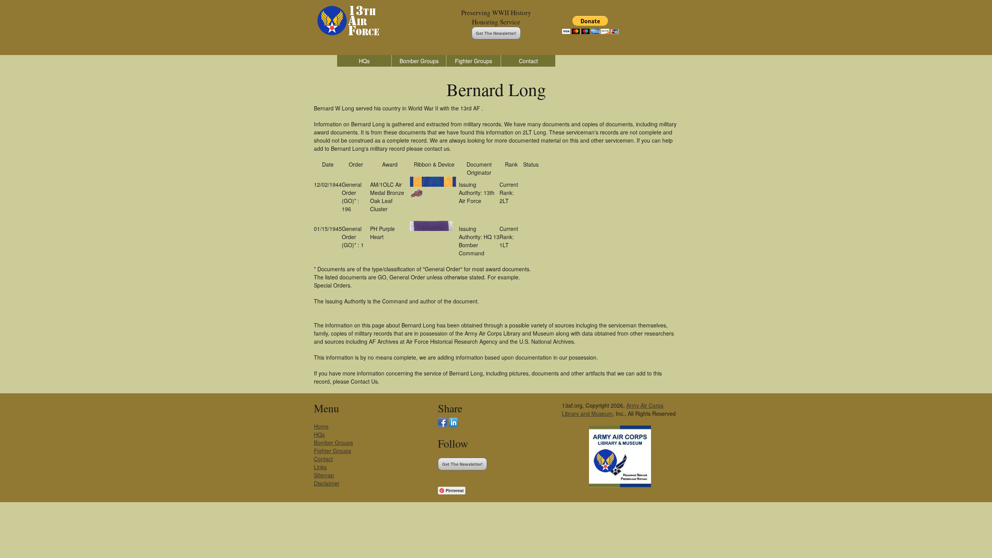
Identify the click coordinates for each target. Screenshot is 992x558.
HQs (364, 61)
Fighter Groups (473, 61)
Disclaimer (326, 483)
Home (321, 426)
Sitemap (324, 475)
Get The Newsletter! (496, 33)
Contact (528, 61)
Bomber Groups (419, 61)
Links (320, 467)
